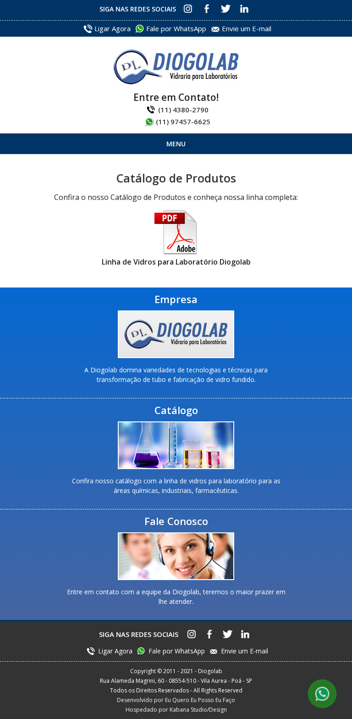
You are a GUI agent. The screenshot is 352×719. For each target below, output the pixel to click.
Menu (176, 143)
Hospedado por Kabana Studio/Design (176, 709)
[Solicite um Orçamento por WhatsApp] (322, 694)
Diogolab (176, 66)
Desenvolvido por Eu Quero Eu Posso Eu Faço (176, 700)
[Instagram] (188, 8)
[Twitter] (225, 8)
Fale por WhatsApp (176, 28)
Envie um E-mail (246, 28)
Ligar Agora (112, 28)
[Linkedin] (244, 8)
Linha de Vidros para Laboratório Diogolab (176, 262)
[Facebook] (206, 8)
